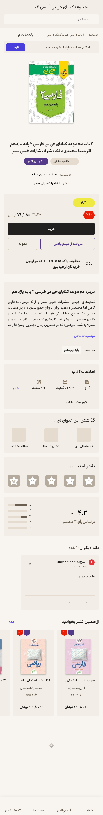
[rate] (89, 481)
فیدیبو (93, 34)
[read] (19, 435)
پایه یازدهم (26, 34)
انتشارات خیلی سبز (47, 183)
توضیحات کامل (84, 336)
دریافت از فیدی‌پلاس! (68, 244)
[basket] (19, 7)
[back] (96, 7)
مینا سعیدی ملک (44, 174)
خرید (51, 229)
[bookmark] (63, 132)
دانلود (18, 47)
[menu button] (7, 7)
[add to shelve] (84, 435)
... (40, 34)
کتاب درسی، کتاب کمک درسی (65, 34)
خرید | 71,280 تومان (27, 808)
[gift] (51, 132)
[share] (39, 132)
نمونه (22, 244)
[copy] (12, 264)
